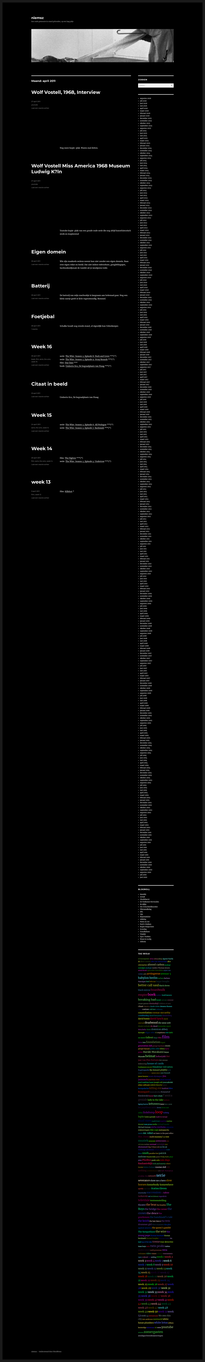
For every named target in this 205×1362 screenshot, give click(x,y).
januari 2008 (144, 651)
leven (159, 1108)
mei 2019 (143, 315)
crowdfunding (143, 1016)
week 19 (152, 1276)
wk (156, 1328)
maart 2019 (144, 320)
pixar (171, 1157)
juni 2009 (143, 609)
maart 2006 (144, 706)
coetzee (145, 1009)
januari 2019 (144, 325)
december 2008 (146, 623)
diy (151, 1026)
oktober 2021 (145, 243)
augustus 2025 (145, 128)
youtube (34, 105)
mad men (144, 1121)
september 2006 (146, 691)
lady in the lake (155, 1100)
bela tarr (153, 982)
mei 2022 (143, 225)
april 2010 (143, 584)
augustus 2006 (145, 693)
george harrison (158, 1046)
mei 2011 (143, 551)
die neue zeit (164, 1023)
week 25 (142, 1284)
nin (167, 1141)
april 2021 (143, 258)
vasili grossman (156, 1250)
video (148, 1253)
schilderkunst (152, 1171)
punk (154, 1160)
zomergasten (153, 1332)
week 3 (142, 1260)
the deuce (152, 1213)
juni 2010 (143, 579)
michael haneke (163, 1124)
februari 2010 (145, 589)
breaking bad (147, 999)
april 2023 (143, 198)
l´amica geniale (149, 1117)
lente (162, 1104)
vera (164, 1249)
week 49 (143, 1311)
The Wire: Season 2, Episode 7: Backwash (84, 428)
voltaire (160, 1254)
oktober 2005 (145, 718)
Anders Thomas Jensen (161, 968)
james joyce (156, 1073)
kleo (171, 1088)
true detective (166, 1242)
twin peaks (157, 1246)
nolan (146, 1144)
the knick (143, 1220)
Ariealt (142, 897)
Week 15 (41, 415)
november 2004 (146, 745)
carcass (164, 1000)
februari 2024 (145, 173)
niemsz (37, 18)
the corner (162, 1209)
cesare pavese (143, 1004)
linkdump (149, 1112)
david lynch (156, 1018)
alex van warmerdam (159, 962)
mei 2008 (143, 641)
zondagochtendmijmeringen (150, 1336)
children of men (165, 1004)
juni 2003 (143, 788)
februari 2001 (145, 857)
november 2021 (146, 240)
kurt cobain (158, 1096)
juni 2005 (143, 728)
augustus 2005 (145, 723)
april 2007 (144, 673)
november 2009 (146, 596)
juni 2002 (143, 818)
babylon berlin (147, 977)
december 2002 (146, 803)
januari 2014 (144, 474)
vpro (140, 1257)
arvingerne (153, 973)
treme (156, 1241)
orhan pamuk (160, 1150)
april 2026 (144, 108)
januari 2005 (144, 740)
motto (140, 1133)
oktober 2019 (145, 302)
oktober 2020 (145, 273)
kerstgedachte (143, 1088)
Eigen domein (48, 252)
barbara (161, 978)
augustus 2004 (145, 753)
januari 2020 (144, 295)
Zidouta (143, 942)
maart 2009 (144, 616)
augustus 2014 (145, 457)
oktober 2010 (145, 569)
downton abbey (159, 1029)
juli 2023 (143, 190)
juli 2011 (143, 546)
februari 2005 (145, 738)
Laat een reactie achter (40, 108)
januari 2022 (144, 235)
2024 (160, 959)
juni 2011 (143, 549)
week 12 (151, 1268)
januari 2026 (145, 116)
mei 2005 (143, 730)
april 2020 (144, 288)
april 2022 (144, 228)
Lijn (141, 914)
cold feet (152, 1009)
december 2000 (146, 862)
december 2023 (145, 178)
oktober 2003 (145, 778)
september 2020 (146, 275)
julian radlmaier (144, 1085)
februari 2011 (145, 559)
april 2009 (144, 614)
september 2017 (146, 365)
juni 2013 (143, 492)
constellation (145, 1012)
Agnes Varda (168, 959)
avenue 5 (166, 973)
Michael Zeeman (144, 1127)
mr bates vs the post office (163, 1133)
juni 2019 (143, 312)
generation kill (145, 1046)
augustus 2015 (145, 427)
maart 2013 (144, 499)
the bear (151, 1204)
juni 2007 (143, 668)
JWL (141, 912)
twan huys (142, 1246)
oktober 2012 (145, 511)
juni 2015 (143, 432)
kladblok (165, 1088)
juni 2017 (143, 372)
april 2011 (143, 554)
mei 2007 (143, 671)
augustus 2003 (145, 783)
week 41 (162, 1299)
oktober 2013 (145, 482)
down (149, 1030)
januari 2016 (144, 414)
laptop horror (143, 1104)
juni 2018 (143, 342)
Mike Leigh (154, 1130)
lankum (167, 1100)
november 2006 (146, 686)
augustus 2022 (145, 218)
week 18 (142, 1276)
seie (159, 1171)
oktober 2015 (145, 422)
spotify (140, 1189)
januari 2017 (144, 385)
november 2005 (146, 716)
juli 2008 (143, 636)
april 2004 (144, 763)
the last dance (155, 1221)
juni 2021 (143, 253)
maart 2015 (144, 439)
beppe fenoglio (162, 981)
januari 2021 (144, 265)
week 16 (34, 362)
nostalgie (160, 1144)
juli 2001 (143, 845)
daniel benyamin (155, 1016)
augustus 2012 (145, 516)
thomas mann (164, 1238)
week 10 (168, 1264)
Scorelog (143, 929)
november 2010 (146, 566)
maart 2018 (144, 350)
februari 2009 (145, 618)
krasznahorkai (155, 1092)
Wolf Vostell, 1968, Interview (65, 92)
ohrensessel (142, 1147)
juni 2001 (143, 847)
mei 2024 (143, 166)
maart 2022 (144, 230)
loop (159, 1112)
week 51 (162, 1311)
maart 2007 (144, 676)
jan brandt (165, 1073)
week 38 (165, 1296)
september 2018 (146, 335)
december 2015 (145, 417)
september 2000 (146, 870)
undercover (143, 1250)
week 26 (152, 1284)
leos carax (168, 1104)
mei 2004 (143, 760)
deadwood (151, 1022)
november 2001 (146, 835)
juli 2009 (143, 606)
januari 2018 (144, 355)
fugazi (163, 1042)
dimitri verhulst (144, 1026)
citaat (140, 1006)
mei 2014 (143, 464)
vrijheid (145, 1257)
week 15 (46, 428)
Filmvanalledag (145, 909)
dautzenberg (167, 1016)
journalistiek (168, 1082)
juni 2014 (143, 462)
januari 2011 (144, 561)
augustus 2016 (145, 397)
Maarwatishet (145, 917)
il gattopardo (143, 1070)
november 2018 (146, 330)
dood (155, 1026)
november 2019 (146, 300)
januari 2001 (144, 860)
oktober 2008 (145, 628)
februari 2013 (145, 502)
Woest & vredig (145, 939)
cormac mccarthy (161, 1012)
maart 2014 (144, 469)
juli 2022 (143, 220)
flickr (140, 1042)
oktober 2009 (145, 599)
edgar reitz (150, 1032)
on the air (163, 1147)
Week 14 (41, 448)
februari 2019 (145, 322)
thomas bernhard (157, 1236)
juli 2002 (143, 815)
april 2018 (143, 347)
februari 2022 (145, 233)
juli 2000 (143, 875)
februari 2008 (145, 648)
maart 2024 (144, 171)
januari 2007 (144, 681)
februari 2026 (145, 113)
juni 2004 (143, 758)
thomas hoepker (152, 1238)
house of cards (155, 1063)
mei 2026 (143, 106)
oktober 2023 (145, 183)
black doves (164, 985)
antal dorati (142, 970)
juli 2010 (143, 576)
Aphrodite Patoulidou (155, 970)
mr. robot (148, 1133)
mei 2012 (143, 521)
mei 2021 (143, 255)
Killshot (68, 491)
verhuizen (142, 1254)
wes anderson (147, 1319)
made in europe (161, 1117)
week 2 (169, 1256)
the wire (47, 359)
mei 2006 (143, 701)
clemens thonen (166, 1006)
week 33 (152, 1292)
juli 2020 (143, 280)
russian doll (160, 1167)
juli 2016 (143, 400)
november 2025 (146, 121)
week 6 (167, 1260)
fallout (149, 1037)
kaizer (165, 1085)
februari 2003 (145, 798)
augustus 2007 (145, 663)
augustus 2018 (145, 337)
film (37, 359)
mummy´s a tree (161, 1137)
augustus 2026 (145, 98)
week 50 (153, 1311)
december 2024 (146, 148)
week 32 (143, 1292)
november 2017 (146, 360)
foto (144, 1042)
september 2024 (146, 156)
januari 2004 (144, 770)
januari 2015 (144, 444)
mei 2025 (143, 136)
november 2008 (146, 626)
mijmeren (169, 1127)
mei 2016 (143, 404)
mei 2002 (143, 820)
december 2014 (145, 447)
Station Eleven (159, 1188)
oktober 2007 (145, 658)
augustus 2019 (145, 307)
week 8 (151, 1264)
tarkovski (143, 1196)
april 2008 (144, 643)
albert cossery (145, 962)
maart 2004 (144, 765)
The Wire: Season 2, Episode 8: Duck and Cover (87, 356)
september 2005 (146, 721)
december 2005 (146, 713)
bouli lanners (167, 995)
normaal (153, 1144)
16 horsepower (143, 959)
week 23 (155, 1280)
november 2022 (146, 210)
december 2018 (145, 327)
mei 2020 (143, 285)
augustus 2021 (145, 248)
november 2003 (146, 775)
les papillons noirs (147, 1107)
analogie (148, 968)
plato (140, 1160)
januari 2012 (144, 531)
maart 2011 (144, 556)
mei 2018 (143, 345)
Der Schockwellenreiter (149, 907)
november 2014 (146, 449)
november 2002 (146, 805)
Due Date (69, 363)
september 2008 (146, 631)
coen (140, 1009)
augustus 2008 (145, 633)
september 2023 (146, 185)
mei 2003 (143, 790)
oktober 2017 (145, 362)
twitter (167, 1246)
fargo (156, 1038)
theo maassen (158, 1224)
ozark (145, 1153)
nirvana (141, 1144)
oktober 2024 (145, 153)
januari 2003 (144, 800)
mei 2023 (143, 195)
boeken (159, 995)
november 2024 (146, 151)
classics (146, 1006)
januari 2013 (144, 504)
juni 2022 (143, 223)
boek (33, 359)
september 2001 (146, 840)
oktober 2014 (145, 452)
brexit (158, 1000)
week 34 (162, 1292)
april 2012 (143, 524)
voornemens (168, 1254)
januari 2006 (145, 711)
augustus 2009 (145, 604)
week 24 (165, 1280)
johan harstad (165, 1080)
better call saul (148, 985)
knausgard (143, 1091)
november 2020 (146, 270)
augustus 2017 (145, 367)
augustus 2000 (145, 872)
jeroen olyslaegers (155, 1076)
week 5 (159, 1260)
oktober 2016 (145, 392)
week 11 (142, 1268)
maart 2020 (144, 290)
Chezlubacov (144, 899)
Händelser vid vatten (162, 1067)
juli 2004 (143, 755)
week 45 (166, 1303)
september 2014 (146, 454)
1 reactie (34, 329)
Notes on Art (144, 922)
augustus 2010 (145, 574)
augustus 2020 (145, 278)
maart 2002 (144, 825)
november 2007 (146, 656)
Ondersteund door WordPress (50, 1352)
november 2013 (145, 479)
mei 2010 (143, 581)
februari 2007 (145, 678)
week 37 (156, 1296)
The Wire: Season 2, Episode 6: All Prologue (85, 424)
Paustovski (151, 1157)
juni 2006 (143, 698)
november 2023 (146, 181)
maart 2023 (144, 200)
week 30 (156, 1288)
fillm (160, 1038)
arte (144, 974)
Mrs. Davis (143, 1136)
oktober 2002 (145, 808)
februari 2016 (145, 412)
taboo (166, 1192)
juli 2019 (143, 310)
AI (139, 962)
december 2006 (146, 683)
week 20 (162, 1276)
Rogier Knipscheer (147, 927)
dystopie (141, 1033)
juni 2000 (143, 877)
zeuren (140, 1332)
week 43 (146, 1303)
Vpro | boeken (145, 937)
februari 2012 (145, 529)
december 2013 (145, 477)
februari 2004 (145, 768)
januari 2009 (145, 621)
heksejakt (161, 1056)
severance (144, 1180)
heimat (150, 1056)
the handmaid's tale (161, 1217)
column (159, 1009)
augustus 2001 (145, 842)
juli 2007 (143, 666)
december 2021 (145, 238)
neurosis (152, 1141)
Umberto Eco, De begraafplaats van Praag (85, 366)
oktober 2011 (145, 539)
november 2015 (146, 419)
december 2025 (146, 118)
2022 (152, 959)
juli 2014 (143, 459)
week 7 (142, 1264)
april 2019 (143, 317)
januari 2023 (144, 205)
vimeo (154, 1254)
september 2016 (146, 395)
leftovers (154, 1103)
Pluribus (146, 1160)
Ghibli (167, 1046)
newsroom (161, 1141)
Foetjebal (42, 316)
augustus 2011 (145, 544)
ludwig (166, 1113)
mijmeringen (144, 1130)
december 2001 (145, 832)
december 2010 (145, 564)
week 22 (145, 1280)
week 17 (164, 1272)
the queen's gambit (161, 1228)
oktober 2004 (145, 748)
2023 (156, 959)
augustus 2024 (145, 158)
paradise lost (154, 1153)
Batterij (40, 286)
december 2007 (146, 653)
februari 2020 (145, 293)
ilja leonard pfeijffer (158, 1070)
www (159, 1328)
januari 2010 (144, 591)
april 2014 (143, 467)
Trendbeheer (145, 932)
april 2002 (144, 823)
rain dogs (165, 1160)
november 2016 (146, 390)
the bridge (151, 1209)
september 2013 (146, 484)
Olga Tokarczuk (154, 1147)
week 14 (50, 461)
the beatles (161, 1205)
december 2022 (146, 208)
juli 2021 (143, 250)
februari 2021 (145, 263)
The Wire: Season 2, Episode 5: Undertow (84, 461)
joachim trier (154, 1080)
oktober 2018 (145, 332)
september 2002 (146, 810)
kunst (151, 1096)
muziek (143, 1140)
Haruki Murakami (153, 1051)
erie (166, 1033)
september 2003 (146, 780)
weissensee (153, 1316)
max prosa (148, 1124)
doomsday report (164, 1026)
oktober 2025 (145, 123)
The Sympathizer (146, 1231)
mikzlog (143, 919)
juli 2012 (143, 519)
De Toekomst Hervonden (149, 902)
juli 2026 (143, 101)
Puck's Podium (145, 924)
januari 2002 (144, 830)
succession (154, 1192)
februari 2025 (145, 143)
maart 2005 (144, 735)
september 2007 (146, 661)
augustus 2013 (145, 487)
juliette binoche (156, 1085)
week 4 (150, 1260)
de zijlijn (143, 904)
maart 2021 (144, 260)
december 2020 (146, 268)
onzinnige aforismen (146, 1150)
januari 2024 (144, 176)
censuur (170, 1000)
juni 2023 (143, 193)
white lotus (161, 1322)
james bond (146, 1073)
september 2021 (146, 245)
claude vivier (154, 1006)
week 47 (153, 1307)
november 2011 (145, 536)
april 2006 (144, 703)
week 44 (156, 1303)
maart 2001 (144, 855)
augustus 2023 (145, 188)
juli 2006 (143, 696)
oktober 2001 (145, 837)
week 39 (143, 1299)
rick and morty (159, 1164)
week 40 (153, 1299)
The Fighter (70, 458)
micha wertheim (158, 1127)
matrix (163, 1121)
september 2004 (146, 750)
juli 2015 (143, 429)
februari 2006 (145, 708)
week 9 (159, 1264)
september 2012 (146, 514)
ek (156, 1033)
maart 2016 (144, 409)
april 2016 (143, 407)
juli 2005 (143, 725)
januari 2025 (144, 146)
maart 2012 (144, 526)
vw (149, 1257)
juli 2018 (143, 340)
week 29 (146, 1288)
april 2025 (144, 138)
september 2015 (146, 424)
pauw (158, 1157)
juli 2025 (143, 131)
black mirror (144, 990)
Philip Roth (164, 1157)
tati (149, 1196)
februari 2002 (145, 828)
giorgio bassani (144, 1049)
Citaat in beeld (49, 384)
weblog (153, 1257)
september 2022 (146, 215)
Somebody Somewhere (160, 1184)
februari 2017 (145, 382)
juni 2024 (143, 163)
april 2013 (143, 497)
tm (171, 1238)
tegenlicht (163, 1196)
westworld (158, 1319)
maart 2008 (144, 646)
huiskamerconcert (145, 1067)
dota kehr (142, 1029)
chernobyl (153, 1003)
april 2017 (143, 377)
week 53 (144, 1316)
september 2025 (146, 126)
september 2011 (146, 541)
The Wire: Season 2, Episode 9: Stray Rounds (86, 359)
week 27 (162, 1284)
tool (139, 1242)
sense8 (152, 1175)
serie (41, 359)
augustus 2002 (145, 813)
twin (148, 1246)
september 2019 (146, 305)
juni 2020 (143, 283)
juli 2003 (143, 785)
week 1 (160, 1256)
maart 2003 (144, 795)
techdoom (154, 1196)
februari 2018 (145, 352)
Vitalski (143, 934)
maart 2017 (144, 380)
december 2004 (146, 743)
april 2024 (144, 168)
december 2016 (145, 387)
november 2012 (146, 509)
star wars (147, 1189)
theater (142, 1204)
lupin (141, 1116)
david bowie (144, 1019)
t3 (162, 1193)
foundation (153, 1042)
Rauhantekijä (145, 1163)
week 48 (163, 1307)
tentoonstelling (158, 1200)
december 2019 (145, 297)
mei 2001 (143, 850)
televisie (144, 1200)
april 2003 (143, 793)
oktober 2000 (145, 867)
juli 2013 (143, 489)
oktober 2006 (145, 688)
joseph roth (158, 1082)
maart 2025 (144, 141)
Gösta (162, 1049)
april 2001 (143, 852)
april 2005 (144, 733)
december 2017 (145, 357)
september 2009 (146, 601)
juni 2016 (143, 402)
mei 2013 (143, 494)
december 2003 (145, 773)
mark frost (156, 1121)
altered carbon (155, 964)
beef (147, 982)
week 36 (146, 1296)
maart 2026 (144, 111)
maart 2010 (144, 586)
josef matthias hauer (146, 1082)
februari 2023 (145, 203)
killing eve (155, 1088)
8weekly (143, 894)
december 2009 (146, 594)
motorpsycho (164, 1130)
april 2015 (143, 437)
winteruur (150, 1328)
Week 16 (41, 346)
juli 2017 (143, 370)
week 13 (41, 482)
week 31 (165, 1288)
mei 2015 (143, 434)
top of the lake (146, 1242)
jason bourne (143, 1076)
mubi (151, 1137)
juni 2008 (143, 638)
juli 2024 (143, 161)
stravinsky (142, 1193)
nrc (166, 1144)
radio (158, 1160)
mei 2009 (143, 611)
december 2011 (145, 534)
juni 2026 (143, 103)
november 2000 (146, 865)
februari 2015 (145, 442)
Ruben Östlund (149, 1167)
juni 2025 (143, 133)
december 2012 (145, 507)
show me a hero (158, 1180)
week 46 (143, 1307)
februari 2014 (145, 472)
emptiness (161, 1033)
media (154, 1124)
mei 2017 (143, 375)
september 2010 (146, 571)
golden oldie (154, 1049)
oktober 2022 (145, 213)
